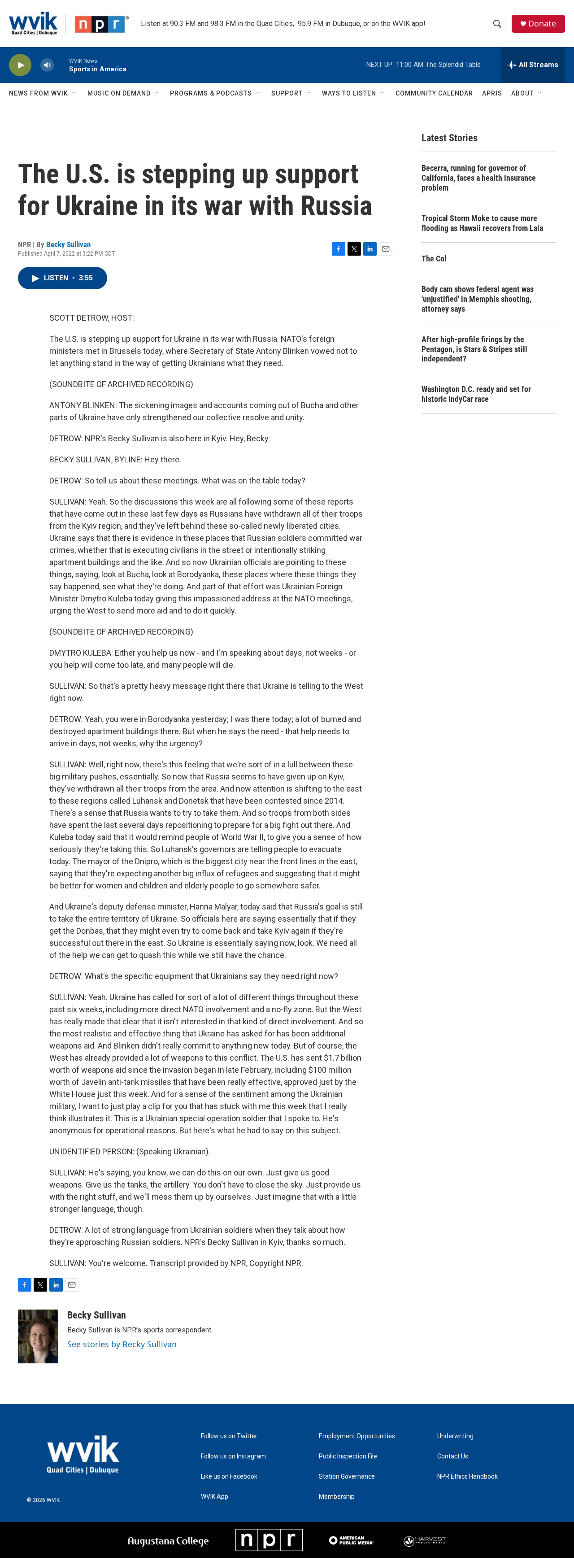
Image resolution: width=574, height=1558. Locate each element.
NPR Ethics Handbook (467, 1476)
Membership (337, 1496)
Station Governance (347, 1476)
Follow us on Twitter (229, 1436)
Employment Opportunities (357, 1436)
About (522, 93)
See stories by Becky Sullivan (122, 1344)
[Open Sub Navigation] (74, 93)
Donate (542, 23)
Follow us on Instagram (233, 1456)
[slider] (61, 65)
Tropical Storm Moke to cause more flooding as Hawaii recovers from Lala (482, 223)
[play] (20, 65)
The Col (434, 258)
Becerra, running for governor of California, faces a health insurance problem (479, 177)
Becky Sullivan (68, 244)
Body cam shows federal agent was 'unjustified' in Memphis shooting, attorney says (478, 298)
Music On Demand (119, 93)
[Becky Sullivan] (38, 1336)
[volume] (47, 65)
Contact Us (452, 1456)
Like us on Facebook (229, 1476)
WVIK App (214, 1496)
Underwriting (455, 1436)
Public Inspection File (348, 1456)
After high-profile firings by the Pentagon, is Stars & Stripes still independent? (474, 349)
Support (287, 93)
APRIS (492, 93)
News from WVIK (38, 93)
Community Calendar (434, 93)
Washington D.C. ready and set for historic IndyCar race (476, 394)
